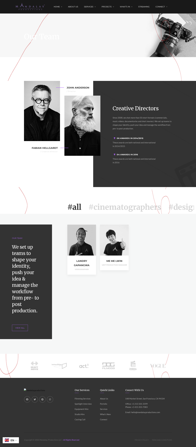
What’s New (105, 414)
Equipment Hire (81, 409)
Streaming (144, 6)
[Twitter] (35, 399)
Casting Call (80, 419)
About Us (73, 6)
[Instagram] (50, 399)
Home (57, 6)
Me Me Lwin (114, 261)
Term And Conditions (162, 440)
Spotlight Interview (83, 404)
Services (88, 6)
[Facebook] (27, 399)
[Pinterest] (42, 399)
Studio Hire (80, 414)
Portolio (103, 404)
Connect (103, 419)
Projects (107, 6)
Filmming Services (83, 398)
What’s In (125, 6)
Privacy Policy (142, 440)
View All (20, 328)
